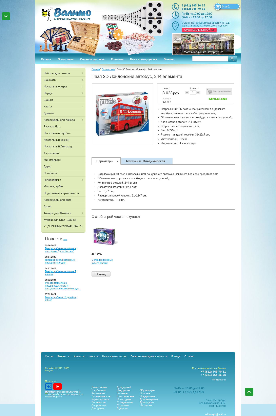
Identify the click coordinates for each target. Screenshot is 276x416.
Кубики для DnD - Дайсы (60, 219)
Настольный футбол (57, 133)
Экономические (101, 396)
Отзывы (169, 59)
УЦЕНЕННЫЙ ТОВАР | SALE (62, 226)
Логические (98, 402)
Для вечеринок (149, 399)
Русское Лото (52, 126)
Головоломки (52, 179)
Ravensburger (188, 143)
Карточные (98, 393)
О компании (66, 59)
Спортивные (99, 405)
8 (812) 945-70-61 (193, 8)
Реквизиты (63, 356)
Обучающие (147, 390)
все (65, 239)
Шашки (48, 99)
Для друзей (124, 387)
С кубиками (98, 390)
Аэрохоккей (51, 153)
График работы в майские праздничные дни (60, 261)
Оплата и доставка (92, 59)
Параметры (104, 161)
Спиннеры (50, 173)
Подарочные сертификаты (61, 193)
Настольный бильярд (58, 146)
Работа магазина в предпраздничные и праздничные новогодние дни (62, 286)
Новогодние (124, 399)
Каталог (46, 59)
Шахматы (50, 79)
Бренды (175, 356)
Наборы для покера (57, 73)
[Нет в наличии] (219, 91)
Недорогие (123, 390)
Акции (48, 206)
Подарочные (147, 396)
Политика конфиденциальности (149, 356)
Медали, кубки (53, 186)
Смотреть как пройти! (199, 29)
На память (146, 405)
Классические (125, 396)
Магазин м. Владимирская (145, 161)
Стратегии (123, 405)
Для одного (147, 402)
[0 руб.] (217, 6)
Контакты (117, 59)
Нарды (48, 93)
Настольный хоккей (56, 139)
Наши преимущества (143, 59)
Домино (49, 113)
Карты (48, 106)
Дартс (47, 166)
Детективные (99, 387)
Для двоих (98, 408)
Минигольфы (52, 159)
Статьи (49, 356)
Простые (145, 393)
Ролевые (122, 393)
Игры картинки (100, 399)
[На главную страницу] (99, 26)
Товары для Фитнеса (57, 213)
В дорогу (122, 408)
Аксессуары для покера (59, 119)
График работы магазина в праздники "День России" (60, 250)
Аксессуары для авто (58, 199)
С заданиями (125, 402)
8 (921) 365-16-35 (193, 5)
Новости (93, 356)
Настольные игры (55, 86)
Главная (96, 69)
